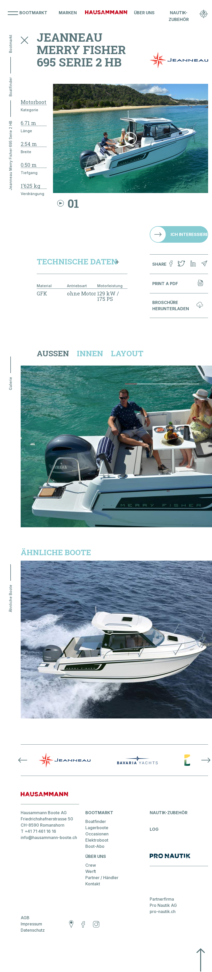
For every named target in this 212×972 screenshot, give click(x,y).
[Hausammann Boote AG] (106, 16)
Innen (90, 353)
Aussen (53, 353)
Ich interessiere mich (189, 234)
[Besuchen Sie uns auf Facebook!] (83, 924)
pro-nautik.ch (163, 911)
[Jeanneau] (64, 760)
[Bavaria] (137, 760)
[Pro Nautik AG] (179, 859)
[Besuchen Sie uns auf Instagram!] (96, 924)
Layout (127, 353)
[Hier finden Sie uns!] (71, 924)
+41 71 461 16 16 (40, 831)
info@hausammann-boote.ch (49, 837)
